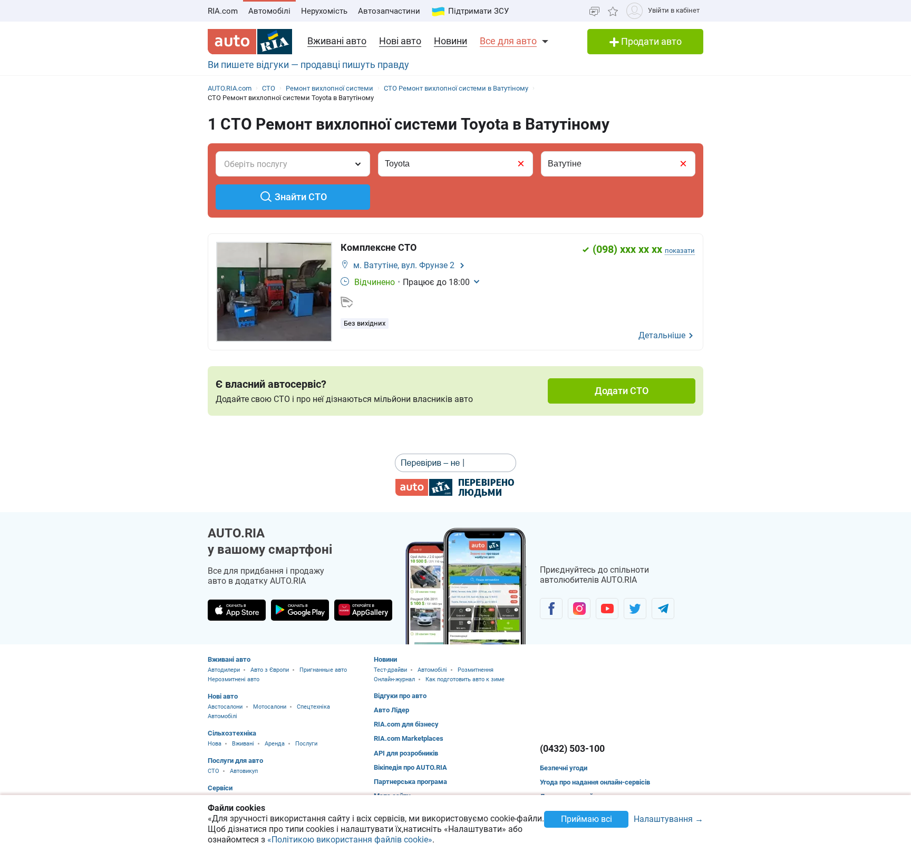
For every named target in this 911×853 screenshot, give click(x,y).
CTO (213, 771)
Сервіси (220, 788)
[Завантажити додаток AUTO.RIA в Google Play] (300, 610)
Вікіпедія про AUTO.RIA (410, 767)
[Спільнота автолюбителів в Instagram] (579, 608)
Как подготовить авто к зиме (465, 679)
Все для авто (508, 40)
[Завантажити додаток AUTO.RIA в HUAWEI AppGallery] (363, 610)
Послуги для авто (235, 760)
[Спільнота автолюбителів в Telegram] (663, 608)
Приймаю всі (586, 819)
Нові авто (400, 40)
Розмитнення (475, 669)
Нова (214, 743)
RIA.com (223, 11)
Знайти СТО (301, 196)
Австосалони (225, 706)
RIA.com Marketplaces (408, 738)
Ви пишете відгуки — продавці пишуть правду (308, 64)
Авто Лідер (391, 710)
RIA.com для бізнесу (406, 724)
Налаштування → (668, 819)
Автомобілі (269, 11)
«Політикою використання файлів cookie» (349, 840)
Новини (450, 40)
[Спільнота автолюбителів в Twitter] (635, 608)
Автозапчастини (389, 11)
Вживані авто (336, 40)
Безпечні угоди (563, 768)
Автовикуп (244, 771)
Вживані (243, 743)
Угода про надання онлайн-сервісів (595, 782)
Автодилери (224, 669)
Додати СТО (621, 390)
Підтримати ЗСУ (478, 11)
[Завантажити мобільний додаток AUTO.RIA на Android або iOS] (466, 586)
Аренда (275, 743)
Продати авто (650, 41)
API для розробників (406, 753)
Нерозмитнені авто (233, 679)
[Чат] (594, 11)
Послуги (306, 743)
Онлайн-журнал (394, 679)
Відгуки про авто (400, 696)
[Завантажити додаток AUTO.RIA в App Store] (237, 610)
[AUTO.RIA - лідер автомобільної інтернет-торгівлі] (250, 41)
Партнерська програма (410, 782)
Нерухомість (324, 11)
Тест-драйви (390, 669)
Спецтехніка (313, 706)
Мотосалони (269, 706)
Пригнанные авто (323, 669)
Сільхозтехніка (232, 733)
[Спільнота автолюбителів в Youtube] (607, 608)
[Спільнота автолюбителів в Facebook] (551, 608)
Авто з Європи (269, 669)
